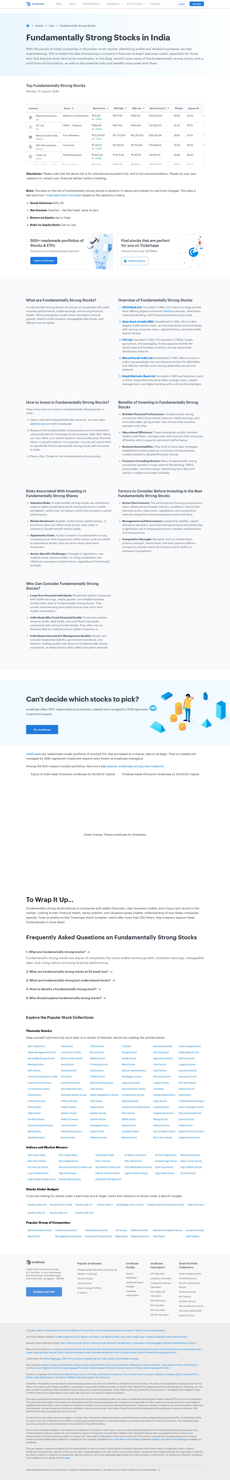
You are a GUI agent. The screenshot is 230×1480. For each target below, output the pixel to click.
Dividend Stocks (187, 1291)
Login (182, 4)
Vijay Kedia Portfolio (172, 1365)
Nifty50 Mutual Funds (113, 1349)
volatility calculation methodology (169, 1439)
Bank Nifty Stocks (37, 1161)
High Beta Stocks (67, 1173)
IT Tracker (82, 1292)
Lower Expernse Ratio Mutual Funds (44, 1352)
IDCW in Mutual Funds (94, 1343)
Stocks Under (104, 1204)
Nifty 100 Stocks (133, 1161)
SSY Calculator (158, 1310)
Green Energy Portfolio (89, 1288)
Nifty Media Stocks (68, 1161)
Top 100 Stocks (85, 1278)
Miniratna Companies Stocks (167, 1230)
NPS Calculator (158, 1300)
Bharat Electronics (75, 1374)
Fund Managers (154, 1343)
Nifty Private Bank (68, 1155)
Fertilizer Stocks (187, 1301)
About (40, 1330)
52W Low (136, 108)
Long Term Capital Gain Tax (87, 1358)
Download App (44, 1291)
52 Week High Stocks (66, 1336)
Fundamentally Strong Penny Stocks (165, 1204)
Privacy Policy (87, 1330)
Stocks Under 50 (58, 1212)
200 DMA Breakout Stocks (138, 1167)
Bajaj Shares (121, 1236)
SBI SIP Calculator (159, 1314)
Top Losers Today (36, 1155)
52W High (118, 108)
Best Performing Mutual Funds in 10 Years (146, 1349)
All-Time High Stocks (165, 1155)
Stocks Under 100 (84, 1212)
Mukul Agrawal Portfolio (75, 1368)
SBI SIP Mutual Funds (89, 1349)
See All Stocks (102, 1377)
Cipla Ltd (41, 155)
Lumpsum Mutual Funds (64, 1349)
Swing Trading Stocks (70, 1179)
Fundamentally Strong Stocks (78, 25)
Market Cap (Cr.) (158, 108)
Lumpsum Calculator (161, 1278)
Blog (59, 3)
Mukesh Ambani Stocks (40, 1230)
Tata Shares (159, 1236)
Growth (184, 1173)
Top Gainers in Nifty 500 (107, 1167)
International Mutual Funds (105, 1352)
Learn (72, 3)
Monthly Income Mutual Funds (185, 1349)
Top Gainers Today (104, 1155)
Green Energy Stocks (190, 1273)
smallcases (33, 753)
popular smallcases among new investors (135, 766)
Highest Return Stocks (136, 1173)
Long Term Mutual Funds (77, 1352)
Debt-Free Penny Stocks (200, 1204)
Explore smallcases (44, 260)
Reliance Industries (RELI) (169, 1374)
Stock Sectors (91, 3)
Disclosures (51, 1330)
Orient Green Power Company (138, 1374)
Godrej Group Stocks (66, 1230)
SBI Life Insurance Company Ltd (47, 145)
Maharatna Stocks (140, 1236)
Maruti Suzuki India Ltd (47, 135)
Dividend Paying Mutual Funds (160, 1352)
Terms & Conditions (69, 1330)
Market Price (99, 108)
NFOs (192, 1343)
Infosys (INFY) (190, 1374)
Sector (67, 108)
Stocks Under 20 (36, 1212)
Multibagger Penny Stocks (129, 1204)
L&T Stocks (121, 1230)
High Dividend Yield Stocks (41, 1179)
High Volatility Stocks (191, 1167)
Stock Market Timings (126, 1358)
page (68, 1457)
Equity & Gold (84, 1283)
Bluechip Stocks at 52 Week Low (75, 1167)
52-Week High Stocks (166, 1161)
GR (165, 1173)
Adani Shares (192, 1236)
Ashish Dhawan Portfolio (101, 1368)
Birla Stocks (34, 1236)
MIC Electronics (56, 1374)
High (157, 1173)
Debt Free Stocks (164, 1167)
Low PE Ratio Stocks (38, 1173)
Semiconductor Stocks (191, 1306)
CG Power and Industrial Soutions (104, 1374)
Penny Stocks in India (61, 1204)
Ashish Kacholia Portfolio (156, 1368)
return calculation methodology (123, 1439)
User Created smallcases (108, 1330)
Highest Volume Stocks (107, 1173)
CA (161, 1173)
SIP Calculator (157, 1273)
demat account (41, 423)
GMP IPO (66, 1358)
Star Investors (135, 3)
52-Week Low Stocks (135, 1155)
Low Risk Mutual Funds (131, 1352)
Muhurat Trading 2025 (190, 1310)
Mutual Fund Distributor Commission (126, 1343)
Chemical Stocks (187, 1278)
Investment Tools (132, 1330)
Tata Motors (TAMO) (65, 1377)
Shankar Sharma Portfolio (129, 1368)
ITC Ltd (40, 125)
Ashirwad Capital (85, 1377)
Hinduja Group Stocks (96, 1230)
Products (155, 3)
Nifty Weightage (52, 1358)
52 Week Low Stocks (88, 1336)
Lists (51, 25)
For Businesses (156, 1330)
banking (169, 311)
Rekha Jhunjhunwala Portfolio (90, 1365)
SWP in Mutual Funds (71, 1343)
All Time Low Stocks (38, 1167)
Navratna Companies (196, 1230)
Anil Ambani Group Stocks (98, 1236)
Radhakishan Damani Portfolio (145, 1365)
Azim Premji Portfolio (117, 1365)
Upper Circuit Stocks (191, 1161)
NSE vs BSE (108, 1358)
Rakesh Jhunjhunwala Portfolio (57, 1365)
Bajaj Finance (46, 1377)
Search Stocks (186, 1315)
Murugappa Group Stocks (68, 1236)
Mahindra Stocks (139, 1230)
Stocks (39, 25)
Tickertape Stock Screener (63, 195)
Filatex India (32, 1377)
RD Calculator (157, 1305)
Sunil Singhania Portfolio (49, 1368)
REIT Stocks (185, 1296)
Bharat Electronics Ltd (47, 115)
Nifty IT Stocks (102, 1161)
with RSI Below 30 (111, 1179)
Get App (196, 4)
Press (145, 1330)
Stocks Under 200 (37, 1204)
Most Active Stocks (190, 1155)
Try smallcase (42, 729)
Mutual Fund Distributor (176, 1343)
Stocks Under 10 (83, 1204)
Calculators (113, 3)
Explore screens (136, 260)
